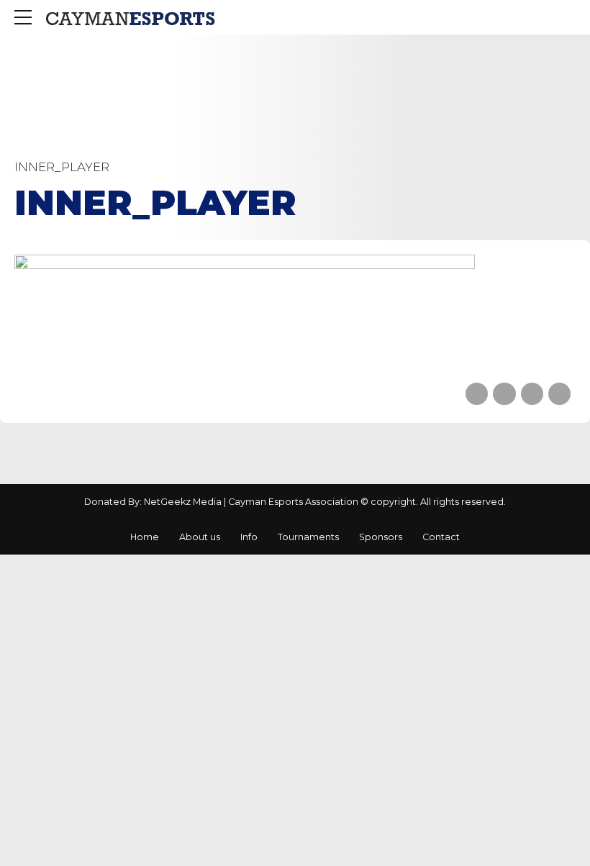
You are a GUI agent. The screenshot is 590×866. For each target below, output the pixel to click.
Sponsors (380, 537)
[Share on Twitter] (504, 394)
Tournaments (308, 537)
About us (199, 537)
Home (144, 537)
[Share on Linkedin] (532, 394)
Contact (441, 537)
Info (249, 537)
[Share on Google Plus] (559, 394)
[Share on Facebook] (477, 394)
